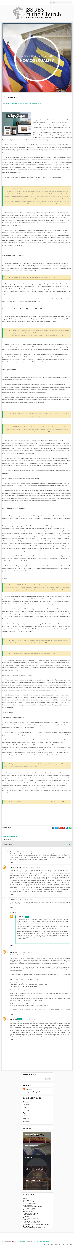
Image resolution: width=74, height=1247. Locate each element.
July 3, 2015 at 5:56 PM (28, 1019)
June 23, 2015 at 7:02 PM (24, 952)
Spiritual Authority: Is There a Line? (34, 1228)
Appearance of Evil (29, 1202)
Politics (25, 1219)
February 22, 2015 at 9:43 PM (23, 851)
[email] (63, 1244)
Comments (37, 103)
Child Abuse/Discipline (30, 1208)
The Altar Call (27, 1200)
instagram (26, 1110)
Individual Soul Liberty (34, 1169)
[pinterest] (71, 1244)
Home (25, 1198)
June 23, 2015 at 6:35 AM (26, 899)
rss (24, 1113)
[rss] (59, 1244)
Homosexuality (31, 1146)
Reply (11, 862)
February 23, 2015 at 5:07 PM (31, 867)
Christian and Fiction (30, 1210)
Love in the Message (30, 1215)
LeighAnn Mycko (15, 867)
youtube (26, 1118)
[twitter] (44, 1244)
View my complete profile (32, 1092)
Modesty (28, 1157)
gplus (25, 1107)
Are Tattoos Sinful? (29, 1203)
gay (30, 103)
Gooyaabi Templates (43, 1242)
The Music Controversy (31, 1218)
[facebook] (48, 1244)
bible (26, 103)
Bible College (27, 1205)
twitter (25, 1102)
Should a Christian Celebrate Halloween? (36, 1224)
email (25, 1116)
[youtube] (67, 1244)
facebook (26, 1105)
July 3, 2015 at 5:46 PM (36, 917)
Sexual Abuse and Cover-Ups (32, 1223)
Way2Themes (20, 1242)
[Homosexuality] (37, 57)
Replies (14, 912)
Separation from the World (32, 1221)
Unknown (20, 917)
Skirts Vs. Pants (31, 1134)
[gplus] (52, 1244)
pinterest (26, 1121)
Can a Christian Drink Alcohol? (33, 1207)
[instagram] (56, 1244)
